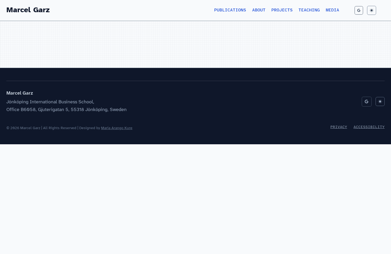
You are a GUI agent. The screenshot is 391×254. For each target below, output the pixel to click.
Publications (230, 10)
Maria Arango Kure (116, 128)
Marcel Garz (28, 10)
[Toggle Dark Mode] (371, 10)
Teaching (309, 10)
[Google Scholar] (359, 10)
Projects (282, 10)
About (258, 10)
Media (332, 10)
